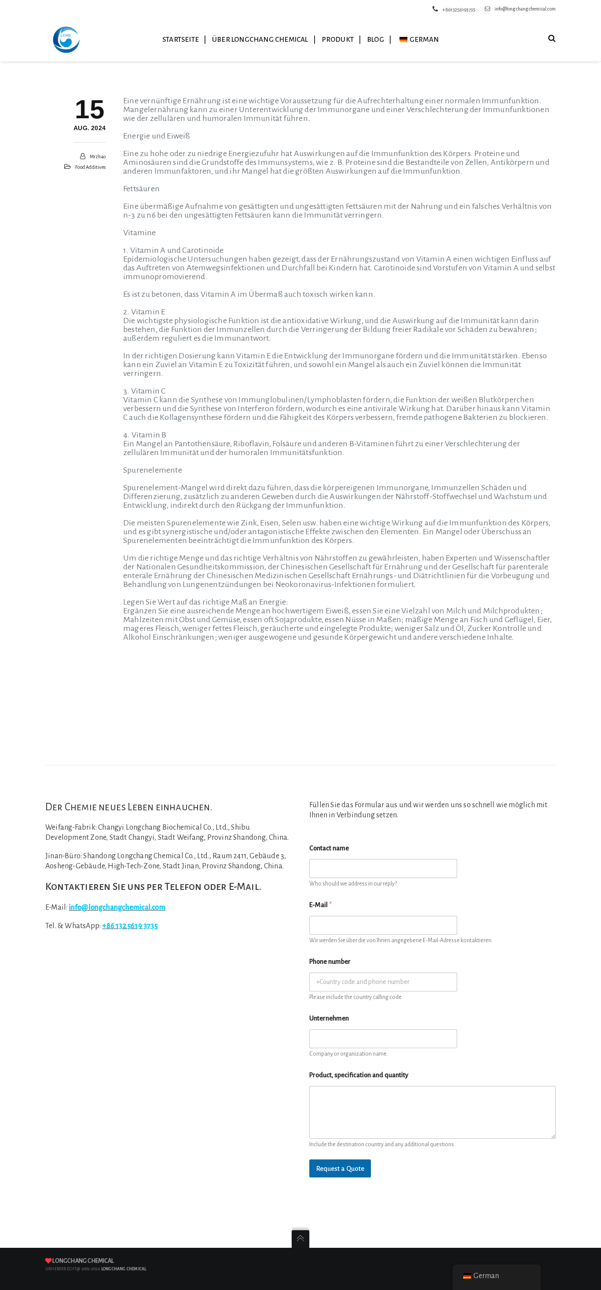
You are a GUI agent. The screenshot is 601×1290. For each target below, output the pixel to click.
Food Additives (90, 167)
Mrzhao (98, 156)
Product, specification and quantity (358, 1075)
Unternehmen (329, 1018)
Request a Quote (340, 1168)
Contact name (329, 848)
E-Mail (320, 904)
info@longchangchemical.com (525, 8)
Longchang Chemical (83, 1261)
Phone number (330, 961)
